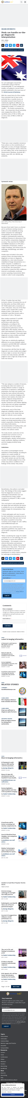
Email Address (7, 578)
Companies (4, 687)
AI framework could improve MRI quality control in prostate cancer (9, 645)
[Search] (21, 2)
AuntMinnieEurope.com (8, 689)
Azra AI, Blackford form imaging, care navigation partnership (9, 836)
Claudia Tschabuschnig (9, 794)
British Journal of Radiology (12, 92)
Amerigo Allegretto (8, 768)
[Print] (2, 45)
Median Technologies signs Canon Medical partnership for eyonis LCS (8, 850)
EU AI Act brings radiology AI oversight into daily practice (8, 892)
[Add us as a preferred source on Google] (21, 45)
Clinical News (5, 698)
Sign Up (7, 595)
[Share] (6, 45)
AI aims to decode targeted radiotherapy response (8, 963)
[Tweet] (14, 45)
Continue (8, 626)
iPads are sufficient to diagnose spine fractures (9, 711)
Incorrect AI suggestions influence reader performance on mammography (9, 917)
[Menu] (25, 2)
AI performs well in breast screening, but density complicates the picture (8, 673)
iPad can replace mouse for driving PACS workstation (8, 722)
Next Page (16, 986)
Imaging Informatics (8, 29)
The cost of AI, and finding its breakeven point (8, 951)
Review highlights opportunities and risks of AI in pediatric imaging (9, 664)
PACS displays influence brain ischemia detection (9, 700)
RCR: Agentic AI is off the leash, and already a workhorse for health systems (9, 975)
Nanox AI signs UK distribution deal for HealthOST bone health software (7, 654)
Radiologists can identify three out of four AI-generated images (9, 904)
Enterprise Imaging (6, 718)
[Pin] (17, 45)
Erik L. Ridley (4, 40)
